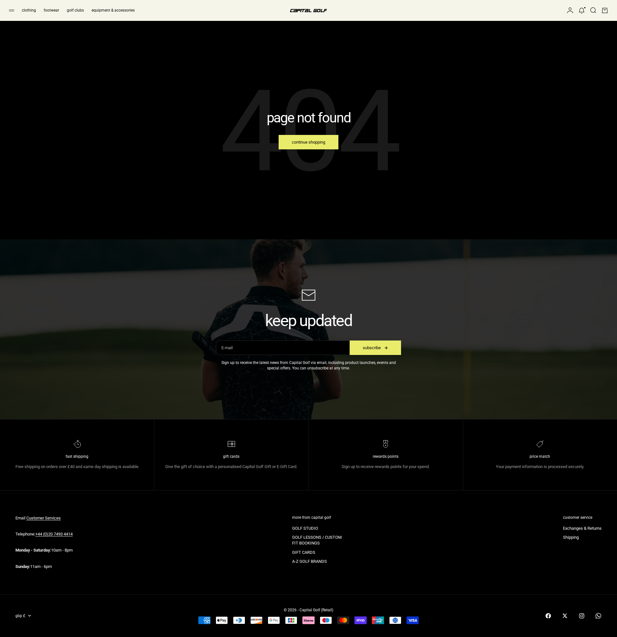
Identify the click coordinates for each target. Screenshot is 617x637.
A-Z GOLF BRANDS (309, 561)
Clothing (29, 10)
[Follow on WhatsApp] (598, 616)
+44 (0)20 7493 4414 (54, 534)
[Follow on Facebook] (548, 616)
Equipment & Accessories (113, 10)
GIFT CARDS (303, 552)
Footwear (51, 10)
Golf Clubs (75, 10)
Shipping (571, 537)
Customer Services (43, 518)
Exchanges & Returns (582, 528)
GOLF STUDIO (305, 528)
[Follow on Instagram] (581, 616)
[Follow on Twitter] (565, 616)
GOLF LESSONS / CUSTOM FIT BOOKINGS (317, 540)
